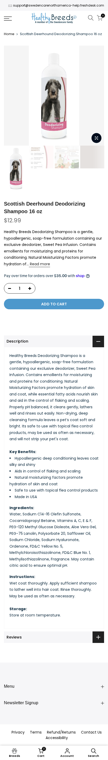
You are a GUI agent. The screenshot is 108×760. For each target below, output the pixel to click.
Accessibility (57, 737)
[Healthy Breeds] (54, 18)
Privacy (18, 732)
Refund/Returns (61, 732)
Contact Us (91, 732)
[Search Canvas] (90, 19)
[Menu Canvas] (15, 18)
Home (9, 34)
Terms (36, 732)
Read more (39, 264)
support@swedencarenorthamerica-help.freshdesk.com (58, 5)
